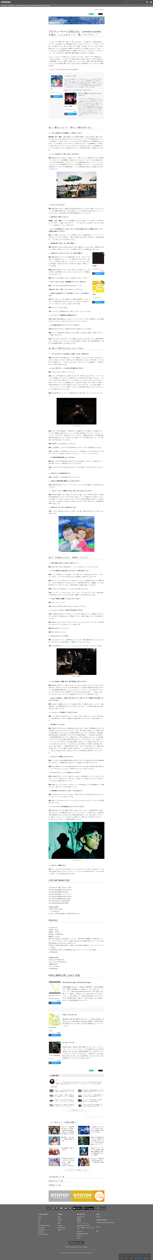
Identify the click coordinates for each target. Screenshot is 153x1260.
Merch (37, 5)
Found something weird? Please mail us (105, 1222)
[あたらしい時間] (70, 98)
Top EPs (17, 5)
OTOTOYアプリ (80, 1231)
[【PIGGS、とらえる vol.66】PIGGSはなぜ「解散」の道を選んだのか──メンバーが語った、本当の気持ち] (51, 1090)
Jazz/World (41, 1232)
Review (59, 1223)
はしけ (81, 497)
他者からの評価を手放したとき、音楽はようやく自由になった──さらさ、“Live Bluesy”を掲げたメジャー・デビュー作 (97, 1141)
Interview (60, 1219)
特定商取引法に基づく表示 (83, 1225)
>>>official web (53, 952)
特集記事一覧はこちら (55, 1181)
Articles (29, 5)
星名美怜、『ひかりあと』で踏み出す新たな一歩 (67, 1139)
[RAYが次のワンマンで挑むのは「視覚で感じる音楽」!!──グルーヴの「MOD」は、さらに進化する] (51, 1105)
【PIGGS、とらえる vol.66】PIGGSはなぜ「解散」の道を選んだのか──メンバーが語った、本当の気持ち (65, 1091)
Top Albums (11, 5)
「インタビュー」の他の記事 (62, 1122)
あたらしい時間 (68, 106)
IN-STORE (41, 5)
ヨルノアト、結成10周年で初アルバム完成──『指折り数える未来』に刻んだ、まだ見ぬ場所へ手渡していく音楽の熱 (68, 1131)
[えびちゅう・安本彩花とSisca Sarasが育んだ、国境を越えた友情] (84, 1162)
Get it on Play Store (88, 1208)
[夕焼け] (98, 287)
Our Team (79, 1235)
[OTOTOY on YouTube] (65, 1208)
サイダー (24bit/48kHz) (54, 1055)
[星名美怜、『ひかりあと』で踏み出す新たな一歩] (54, 1140)
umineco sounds (64, 253)
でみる (60, 96)
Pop (39, 1221)
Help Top (98, 1216)
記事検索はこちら (54, 1185)
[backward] (121, 1258)
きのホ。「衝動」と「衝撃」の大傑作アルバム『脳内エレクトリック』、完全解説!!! (64, 1095)
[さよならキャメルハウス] (55, 987)
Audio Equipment (62, 1227)
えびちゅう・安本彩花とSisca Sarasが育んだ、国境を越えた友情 (97, 1160)
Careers (78, 1238)
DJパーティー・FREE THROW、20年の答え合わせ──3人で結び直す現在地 (93, 1100)
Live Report (60, 1225)
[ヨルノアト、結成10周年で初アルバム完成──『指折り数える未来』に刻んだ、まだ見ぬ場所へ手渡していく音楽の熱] (54, 1130)
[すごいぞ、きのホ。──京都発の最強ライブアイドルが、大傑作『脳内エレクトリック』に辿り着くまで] (80, 1095)
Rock (39, 1219)
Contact (98, 1226)
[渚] (57, 81)
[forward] (131, 1258)
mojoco (51, 1030)
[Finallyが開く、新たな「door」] (54, 1151)
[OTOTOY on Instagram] (52, 1208)
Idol (39, 1223)
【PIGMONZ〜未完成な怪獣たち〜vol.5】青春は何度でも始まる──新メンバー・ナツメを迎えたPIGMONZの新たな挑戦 (93, 1091)
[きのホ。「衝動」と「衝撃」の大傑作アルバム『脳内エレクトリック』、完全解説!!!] (51, 1095)
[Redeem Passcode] (151, 2)
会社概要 (79, 1219)
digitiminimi (84, 1252)
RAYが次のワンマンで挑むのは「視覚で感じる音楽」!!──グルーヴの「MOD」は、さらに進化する (64, 1106)
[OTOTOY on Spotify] (61, 1208)
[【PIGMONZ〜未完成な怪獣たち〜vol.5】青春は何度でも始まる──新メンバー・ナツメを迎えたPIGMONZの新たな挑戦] (80, 1090)
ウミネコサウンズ (97, 269)
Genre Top (4, 5)
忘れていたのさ (56, 491)
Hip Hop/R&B (41, 1227)
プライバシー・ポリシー (82, 1223)
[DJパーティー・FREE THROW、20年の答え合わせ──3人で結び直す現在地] (80, 1100)
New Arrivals (23, 5)
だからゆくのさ (52, 1027)
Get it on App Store (77, 1208)
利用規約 (79, 1221)
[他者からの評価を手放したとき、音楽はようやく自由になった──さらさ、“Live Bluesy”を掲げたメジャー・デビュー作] (84, 1140)
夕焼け (94, 294)
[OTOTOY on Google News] (69, 1208)
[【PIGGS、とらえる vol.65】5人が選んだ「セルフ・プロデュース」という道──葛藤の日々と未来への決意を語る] (51, 1100)
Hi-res (39, 1216)
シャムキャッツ (54, 92)
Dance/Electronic (42, 1229)
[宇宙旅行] (98, 258)
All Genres (45, 1214)
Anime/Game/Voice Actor (44, 1225)
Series (59, 1216)
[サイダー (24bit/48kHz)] (55, 1047)
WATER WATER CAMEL (54, 998)
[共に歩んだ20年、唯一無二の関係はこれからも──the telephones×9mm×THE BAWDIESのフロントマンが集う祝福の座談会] (80, 1105)
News (33, 5)
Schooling (47, 5)
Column (59, 1221)
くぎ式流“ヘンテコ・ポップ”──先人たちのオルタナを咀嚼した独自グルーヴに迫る (97, 1129)
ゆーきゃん (51, 1058)
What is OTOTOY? (81, 1216)
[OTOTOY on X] (48, 1208)
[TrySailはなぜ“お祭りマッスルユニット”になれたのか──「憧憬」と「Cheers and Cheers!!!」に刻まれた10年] (54, 1162)
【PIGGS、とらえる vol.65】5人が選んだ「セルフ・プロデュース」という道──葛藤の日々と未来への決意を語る (65, 1101)
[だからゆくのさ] (55, 1020)
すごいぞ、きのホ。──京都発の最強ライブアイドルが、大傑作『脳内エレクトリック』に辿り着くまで (93, 1096)
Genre (40, 1214)
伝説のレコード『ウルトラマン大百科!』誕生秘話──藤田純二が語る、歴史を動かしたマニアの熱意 (97, 1151)
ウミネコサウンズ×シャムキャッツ (70, 110)
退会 (97, 1231)
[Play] (52, 96)
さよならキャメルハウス (54, 996)
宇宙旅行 (95, 266)
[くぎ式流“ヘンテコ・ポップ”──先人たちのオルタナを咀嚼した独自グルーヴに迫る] (84, 1130)
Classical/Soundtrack (43, 1234)
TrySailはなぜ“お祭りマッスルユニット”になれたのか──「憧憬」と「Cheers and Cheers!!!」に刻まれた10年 (68, 1163)
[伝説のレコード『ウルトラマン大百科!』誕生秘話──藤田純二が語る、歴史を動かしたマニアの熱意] (84, 1151)
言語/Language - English (77, 1243)
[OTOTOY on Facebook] (57, 1208)
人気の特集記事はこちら (56, 1177)
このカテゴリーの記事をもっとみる (77, 1170)
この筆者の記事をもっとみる (77, 1110)
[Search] (147, 2)
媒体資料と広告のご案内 (82, 1233)
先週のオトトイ (61, 1229)
